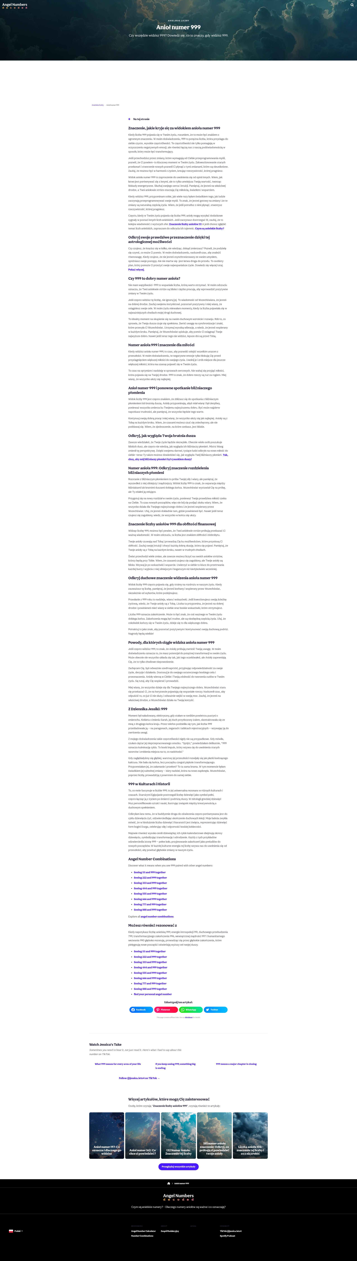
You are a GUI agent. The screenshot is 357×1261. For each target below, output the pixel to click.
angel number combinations (157, 916)
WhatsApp (191, 1009)
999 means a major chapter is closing (236, 1063)
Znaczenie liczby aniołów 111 (185, 224)
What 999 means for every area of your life (118, 1063)
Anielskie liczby (178, 20)
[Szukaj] (352, 5)
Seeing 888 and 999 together (150, 909)
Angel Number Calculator (143, 1231)
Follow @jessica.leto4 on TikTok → (139, 1078)
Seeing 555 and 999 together (150, 893)
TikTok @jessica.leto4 (231, 1231)
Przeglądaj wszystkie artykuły (178, 1166)
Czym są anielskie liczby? (209, 228)
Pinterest (165, 1009)
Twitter (214, 1009)
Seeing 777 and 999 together (150, 904)
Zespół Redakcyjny (170, 1231)
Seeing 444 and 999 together (150, 888)
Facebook (141, 1009)
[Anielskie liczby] (14, 5)
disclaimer (189, 1017)
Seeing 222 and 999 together (150, 877)
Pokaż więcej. (136, 269)
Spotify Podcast (227, 1236)
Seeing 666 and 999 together (150, 899)
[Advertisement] (178, 81)
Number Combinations (142, 1236)
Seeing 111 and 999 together (150, 872)
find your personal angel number (153, 994)
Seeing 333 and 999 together (150, 882)
